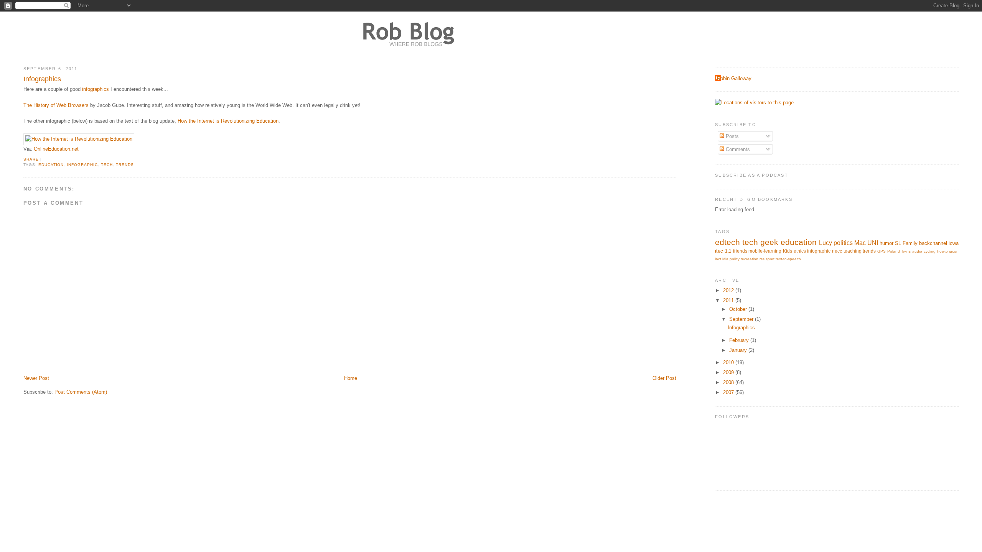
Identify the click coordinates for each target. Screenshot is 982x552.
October (738, 309)
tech (107, 165)
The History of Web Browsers (56, 105)
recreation (749, 259)
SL (898, 243)
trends (125, 165)
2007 (729, 392)
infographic (82, 165)
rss (762, 259)
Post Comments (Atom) (80, 392)
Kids (787, 250)
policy (735, 259)
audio (917, 251)
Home (350, 378)
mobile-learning (764, 250)
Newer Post (36, 378)
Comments (737, 149)
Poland (893, 251)
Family (910, 243)
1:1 (728, 250)
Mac (860, 243)
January (738, 350)
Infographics (42, 79)
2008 (729, 382)
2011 (729, 300)
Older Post (664, 378)
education (51, 165)
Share (31, 159)
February (739, 340)
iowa (954, 243)
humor (886, 243)
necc (837, 250)
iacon (954, 251)
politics (843, 243)
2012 (729, 290)
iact (718, 259)
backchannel (933, 243)
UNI (872, 243)
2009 (729, 372)
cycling (930, 251)
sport (770, 259)
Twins (906, 251)
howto (942, 251)
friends (740, 250)
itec (719, 251)
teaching (853, 250)
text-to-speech (788, 259)
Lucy (825, 243)
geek (769, 242)
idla (725, 259)
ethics (800, 250)
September (742, 319)
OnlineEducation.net (56, 149)
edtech (727, 242)
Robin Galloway (734, 78)
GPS (881, 251)
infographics (95, 89)
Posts (731, 136)
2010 (729, 362)
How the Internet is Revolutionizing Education (228, 121)
